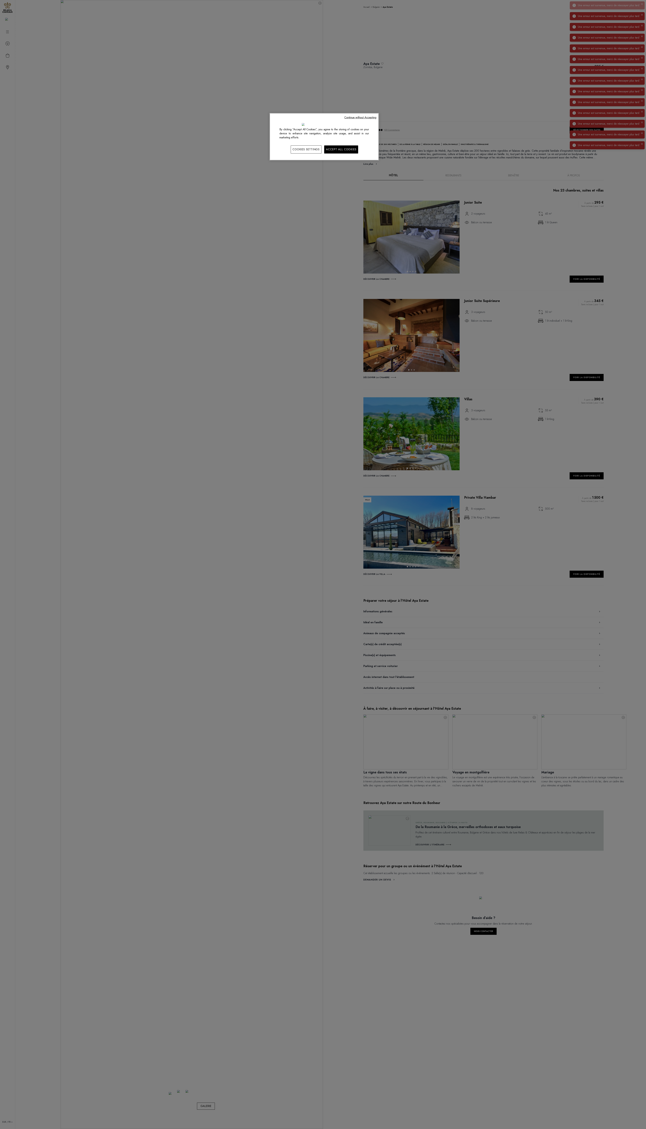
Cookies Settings (306, 149)
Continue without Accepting (360, 117)
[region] (324, 136)
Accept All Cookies (341, 149)
